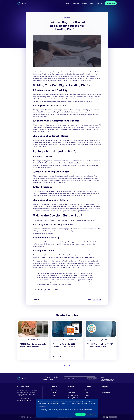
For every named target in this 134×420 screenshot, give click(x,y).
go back (36, 299)
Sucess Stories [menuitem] (106, 392)
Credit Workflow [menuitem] (73, 395)
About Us (92, 3)
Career (99, 3)
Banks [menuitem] (87, 395)
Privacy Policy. (42, 406)
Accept (80, 414)
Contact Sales (110, 3)
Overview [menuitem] (71, 390)
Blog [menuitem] (103, 390)
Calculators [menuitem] (71, 392)
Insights (84, 3)
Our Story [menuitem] (54, 390)
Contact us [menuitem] (54, 392)
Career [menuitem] (53, 395)
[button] (64, 365)
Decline (91, 414)
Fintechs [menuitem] (87, 398)
